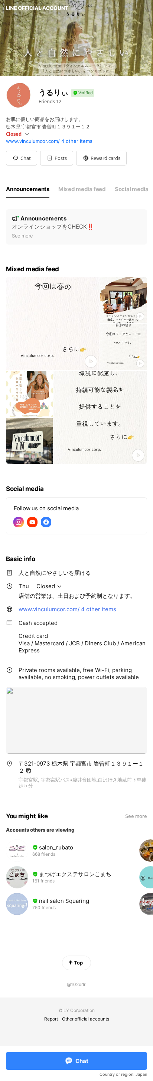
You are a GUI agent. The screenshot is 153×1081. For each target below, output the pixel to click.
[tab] (27, 189)
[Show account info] (82, 93)
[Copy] (28, 770)
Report (51, 1019)
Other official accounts (85, 1019)
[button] (56, 158)
